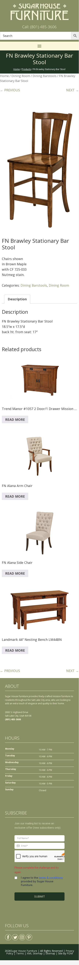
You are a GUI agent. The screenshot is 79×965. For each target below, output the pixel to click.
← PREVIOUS (10, 90)
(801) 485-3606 (13, 719)
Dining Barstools (44, 76)
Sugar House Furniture (24, 951)
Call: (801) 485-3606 (39, 26)
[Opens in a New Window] (8, 935)
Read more (15, 419)
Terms (20, 953)
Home (4, 76)
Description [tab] (17, 299)
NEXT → (72, 90)
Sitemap (50, 953)
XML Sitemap (35, 953)
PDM (70, 953)
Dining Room (20, 76)
